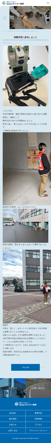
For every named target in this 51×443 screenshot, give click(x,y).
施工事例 (12, 419)
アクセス (38, 425)
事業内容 (38, 413)
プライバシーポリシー (38, 430)
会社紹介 (12, 413)
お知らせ (15, 31)
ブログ (21, 31)
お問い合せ (12, 430)
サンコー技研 (7, 31)
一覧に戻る (25, 367)
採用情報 (38, 419)
